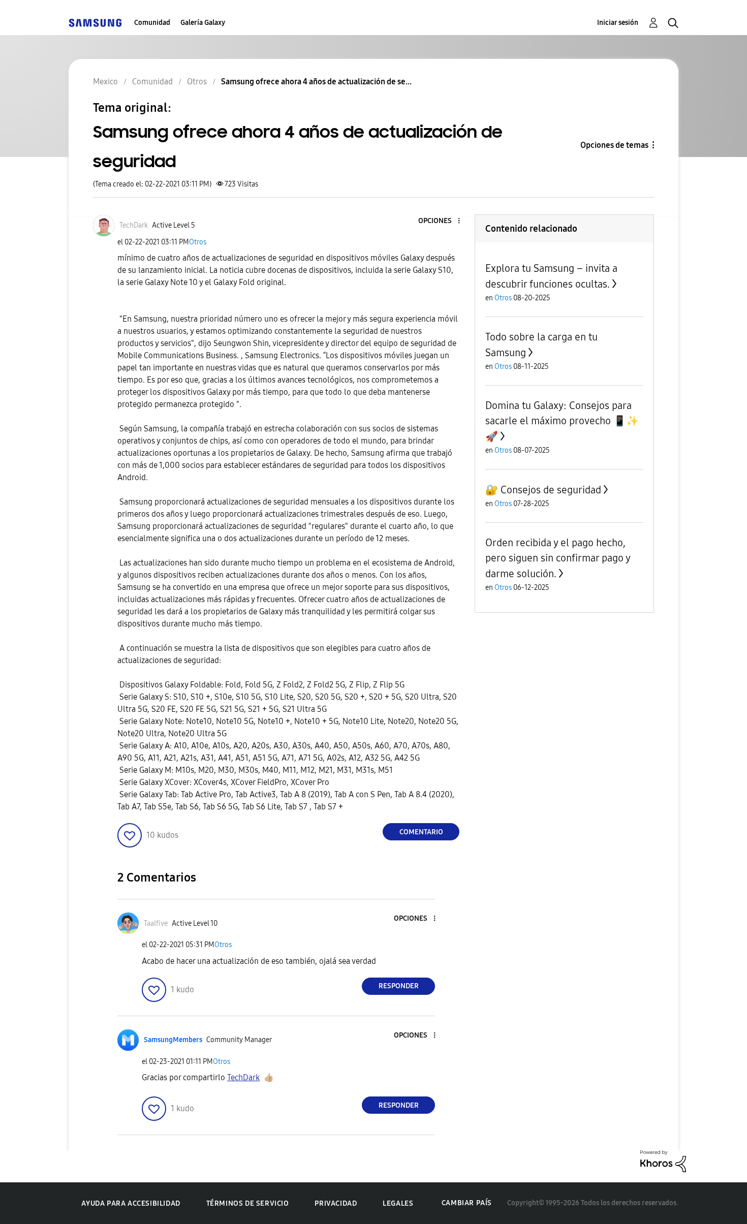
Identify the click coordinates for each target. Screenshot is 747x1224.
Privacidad (336, 1203)
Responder (399, 986)
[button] (442, 221)
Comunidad (152, 22)
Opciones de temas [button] (614, 145)
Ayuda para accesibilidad (130, 1203)
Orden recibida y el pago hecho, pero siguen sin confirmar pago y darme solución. (557, 558)
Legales (398, 1203)
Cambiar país (467, 1203)
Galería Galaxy (202, 22)
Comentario (421, 832)
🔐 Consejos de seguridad (543, 490)
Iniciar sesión (617, 22)
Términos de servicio (247, 1203)
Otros (197, 242)
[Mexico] (95, 22)
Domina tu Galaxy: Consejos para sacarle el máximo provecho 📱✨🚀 (562, 421)
